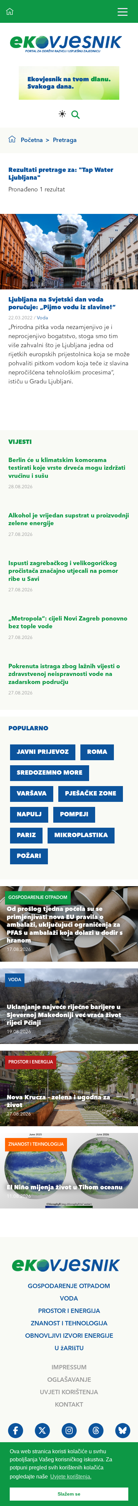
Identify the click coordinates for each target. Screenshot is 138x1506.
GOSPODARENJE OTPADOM (69, 1286)
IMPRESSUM (69, 1368)
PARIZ (26, 835)
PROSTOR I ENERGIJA (69, 1311)
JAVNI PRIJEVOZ (43, 752)
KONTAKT (69, 1405)
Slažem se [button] (69, 1494)
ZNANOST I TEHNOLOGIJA (69, 1324)
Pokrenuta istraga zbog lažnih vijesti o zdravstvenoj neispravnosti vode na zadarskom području (64, 674)
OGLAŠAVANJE (69, 1380)
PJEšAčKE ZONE (90, 794)
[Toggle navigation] (122, 11)
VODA (69, 1299)
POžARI (29, 856)
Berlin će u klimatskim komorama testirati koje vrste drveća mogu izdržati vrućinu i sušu (66, 468)
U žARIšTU (69, 1348)
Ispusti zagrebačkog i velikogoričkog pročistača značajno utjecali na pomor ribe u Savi (63, 571)
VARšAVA (32, 794)
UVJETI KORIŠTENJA (69, 1392)
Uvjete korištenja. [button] (70, 1476)
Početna (32, 140)
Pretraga (65, 140)
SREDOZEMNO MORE (49, 773)
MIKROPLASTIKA (81, 835)
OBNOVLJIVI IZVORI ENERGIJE (69, 1336)
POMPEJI (74, 815)
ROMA (97, 752)
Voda (42, 318)
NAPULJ (29, 815)
